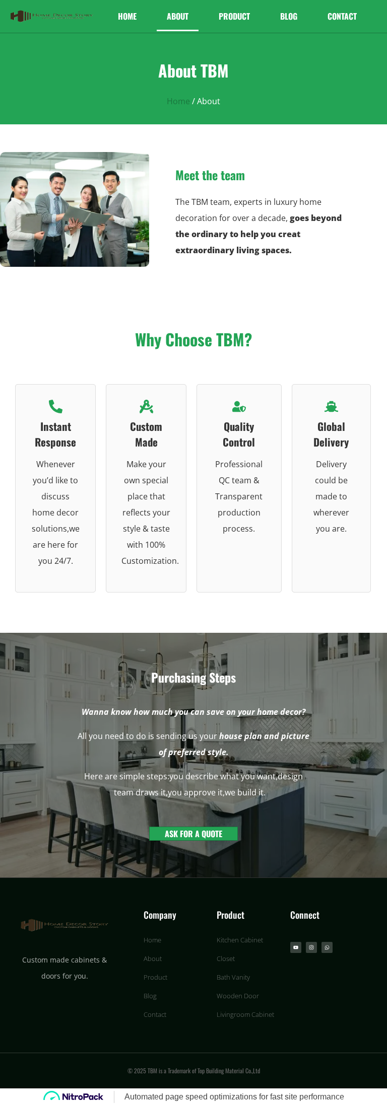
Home (127, 16)
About (177, 16)
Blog (288, 16)
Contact (342, 16)
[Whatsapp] (327, 947)
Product (234, 16)
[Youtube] (295, 947)
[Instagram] (311, 947)
